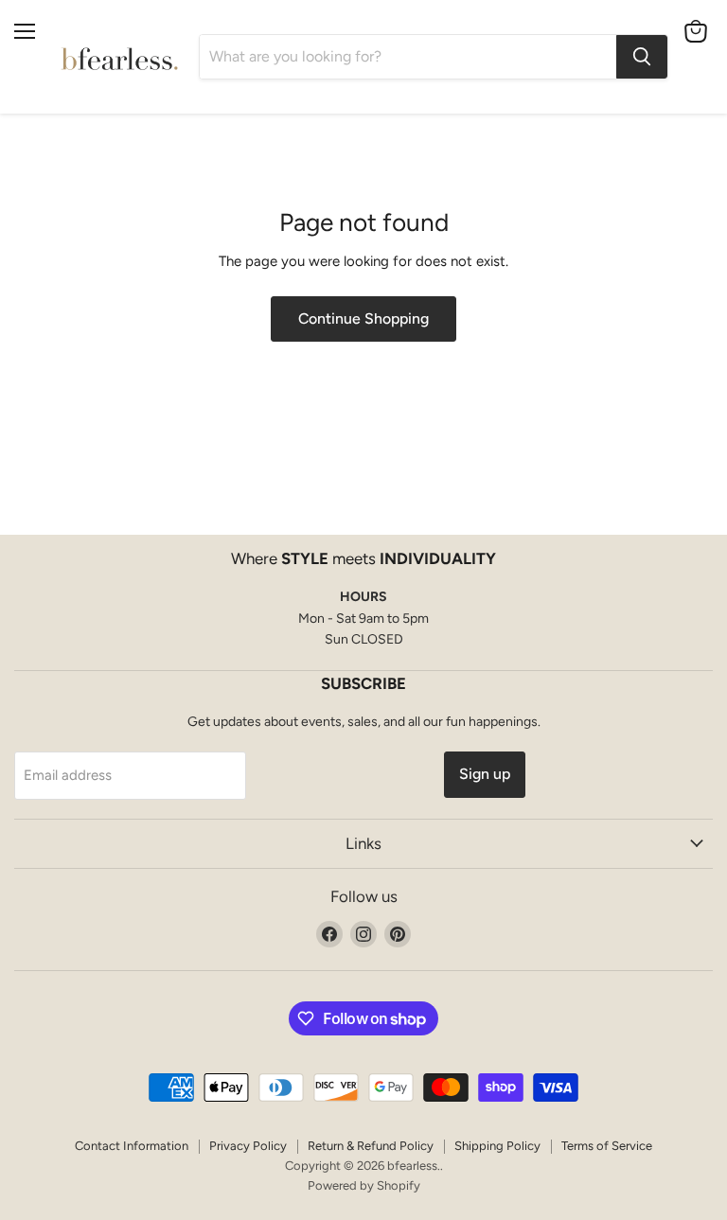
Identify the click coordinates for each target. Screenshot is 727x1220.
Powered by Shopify (364, 1185)
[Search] (641, 57)
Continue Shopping (363, 318)
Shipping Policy (497, 1146)
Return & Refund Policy (371, 1146)
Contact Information (131, 1146)
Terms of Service (606, 1146)
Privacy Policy (248, 1146)
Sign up (484, 774)
